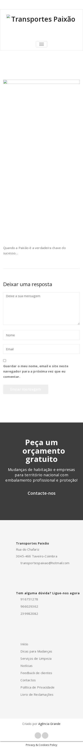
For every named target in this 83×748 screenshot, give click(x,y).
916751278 (17, 5)
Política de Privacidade (37, 687)
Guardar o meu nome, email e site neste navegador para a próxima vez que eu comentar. (36, 371)
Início (7, 69)
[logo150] (41, 24)
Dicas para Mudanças (36, 651)
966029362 (29, 606)
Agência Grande (49, 724)
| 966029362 (35, 5)
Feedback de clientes (36, 673)
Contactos (28, 680)
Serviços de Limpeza (36, 658)
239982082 (29, 613)
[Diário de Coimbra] (41, 160)
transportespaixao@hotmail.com (44, 563)
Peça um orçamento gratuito (43, 450)
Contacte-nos (42, 493)
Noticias (22, 69)
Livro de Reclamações (36, 694)
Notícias (26, 666)
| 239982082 (55, 5)
